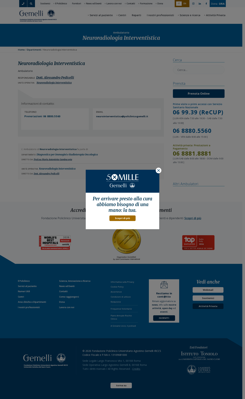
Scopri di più (122, 218)
